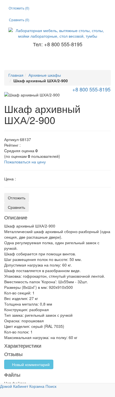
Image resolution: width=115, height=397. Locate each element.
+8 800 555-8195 (91, 89)
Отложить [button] (16, 197)
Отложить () (19, 8)
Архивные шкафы (44, 75)
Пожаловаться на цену (25, 161)
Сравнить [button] (16, 207)
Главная (15, 75)
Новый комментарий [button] (30, 364)
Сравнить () (19, 19)
